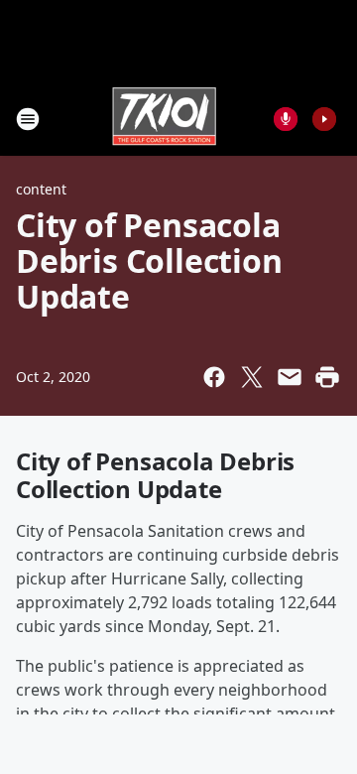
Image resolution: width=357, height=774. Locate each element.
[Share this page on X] (252, 377)
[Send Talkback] (286, 119)
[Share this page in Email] (289, 377)
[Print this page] (327, 377)
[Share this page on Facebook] (214, 377)
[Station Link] (164, 118)
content (41, 189)
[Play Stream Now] (324, 119)
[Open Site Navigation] (28, 119)
